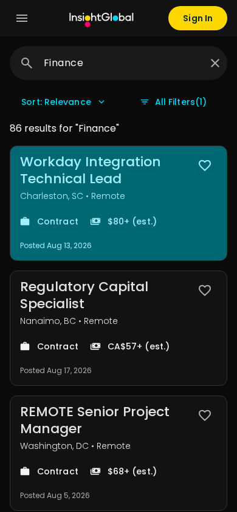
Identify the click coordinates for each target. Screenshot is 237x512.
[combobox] (122, 63)
